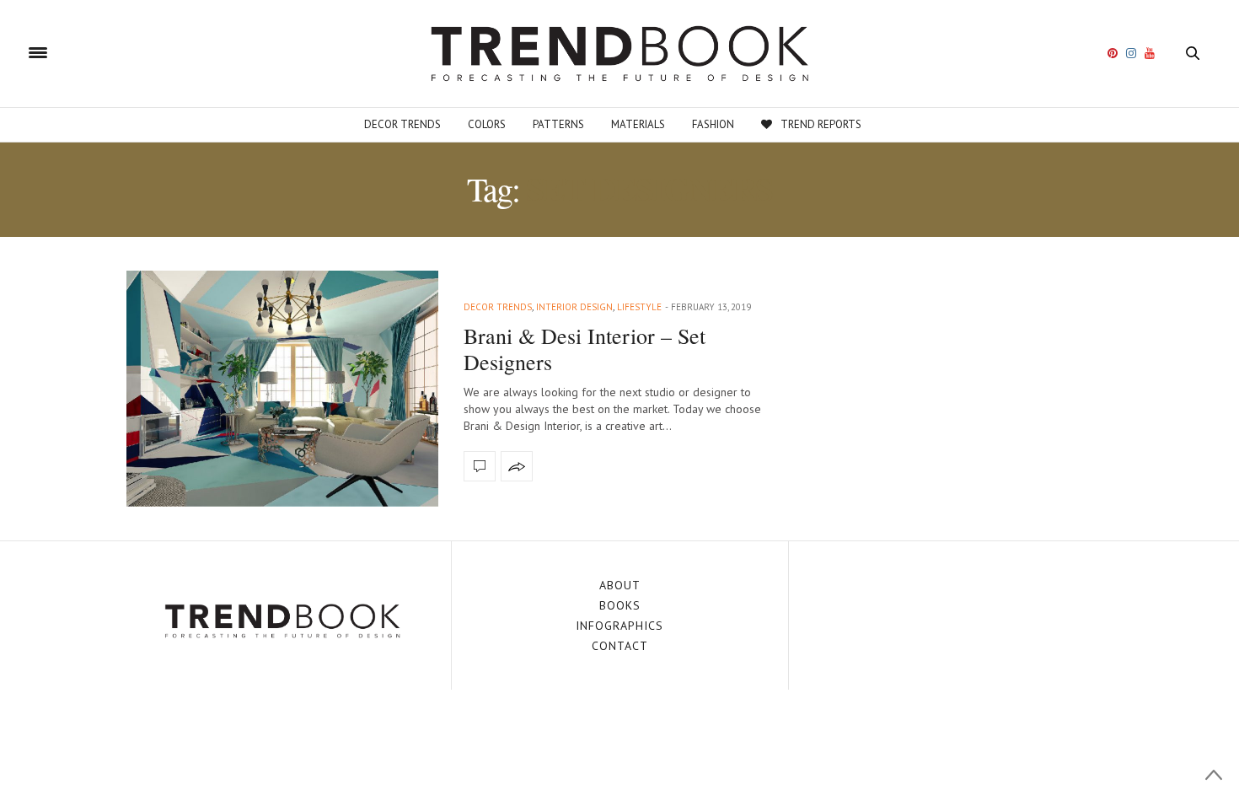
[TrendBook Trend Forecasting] (619, 53)
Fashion (713, 124)
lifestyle (639, 307)
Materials (638, 124)
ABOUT (620, 585)
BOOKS (620, 605)
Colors (487, 124)
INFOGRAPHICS (619, 625)
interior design (574, 307)
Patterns (558, 124)
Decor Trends (402, 124)
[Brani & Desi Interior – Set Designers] (282, 389)
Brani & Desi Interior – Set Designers (584, 348)
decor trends (498, 307)
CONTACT (620, 645)
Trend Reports (820, 124)
